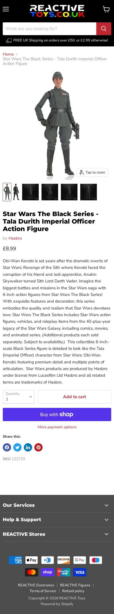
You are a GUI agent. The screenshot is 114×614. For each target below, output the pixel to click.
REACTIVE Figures (75, 585)
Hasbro (15, 238)
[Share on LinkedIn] (28, 447)
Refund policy (73, 591)
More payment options (57, 427)
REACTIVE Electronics (36, 585)
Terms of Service (43, 591)
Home (8, 54)
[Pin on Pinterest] (38, 447)
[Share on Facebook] (7, 447)
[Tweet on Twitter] (17, 447)
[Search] (103, 28)
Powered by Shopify (57, 604)
